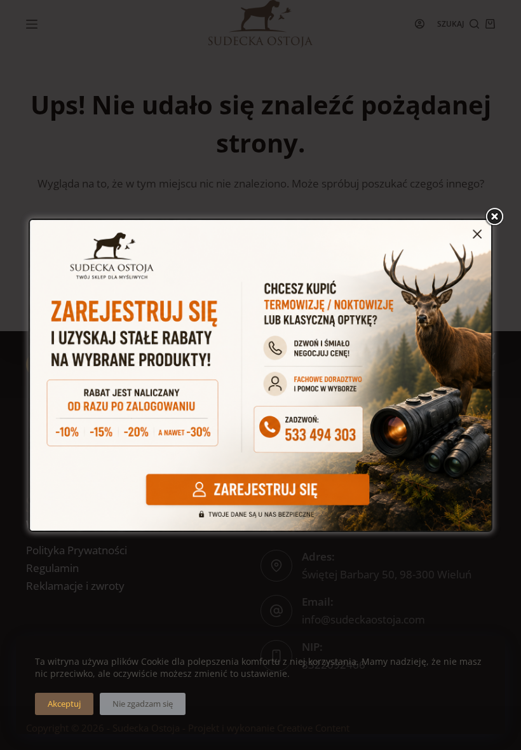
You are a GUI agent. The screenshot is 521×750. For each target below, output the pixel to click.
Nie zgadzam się (142, 703)
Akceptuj (64, 703)
